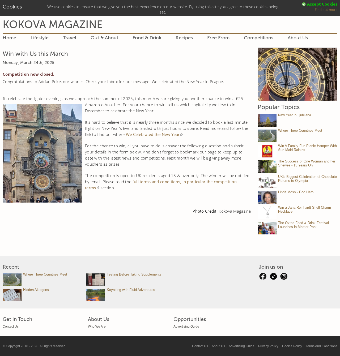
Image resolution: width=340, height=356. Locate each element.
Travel (69, 37)
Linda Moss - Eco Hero (295, 192)
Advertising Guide (186, 326)
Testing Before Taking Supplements (134, 274)
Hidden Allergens (36, 290)
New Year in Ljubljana (294, 115)
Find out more (326, 9)
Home (9, 37)
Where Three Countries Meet (300, 130)
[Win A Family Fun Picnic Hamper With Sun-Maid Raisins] (267, 151)
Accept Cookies (322, 4)
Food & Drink (147, 37)
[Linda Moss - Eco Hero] (267, 197)
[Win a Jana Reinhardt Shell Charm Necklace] (267, 213)
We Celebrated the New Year (153, 134)
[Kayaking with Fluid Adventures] (95, 295)
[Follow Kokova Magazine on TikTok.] (273, 277)
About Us (298, 37)
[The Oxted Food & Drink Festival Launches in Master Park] (267, 228)
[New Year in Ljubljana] (267, 120)
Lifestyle (40, 37)
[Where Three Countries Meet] (267, 136)
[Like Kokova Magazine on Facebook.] (263, 277)
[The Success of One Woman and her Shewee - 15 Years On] (267, 166)
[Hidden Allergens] (12, 295)
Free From (218, 37)
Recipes (184, 37)
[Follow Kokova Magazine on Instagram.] (284, 277)
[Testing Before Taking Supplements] (95, 279)
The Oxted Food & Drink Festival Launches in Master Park (303, 225)
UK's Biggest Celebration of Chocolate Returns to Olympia (307, 179)
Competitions (258, 37)
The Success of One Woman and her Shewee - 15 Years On (306, 163)
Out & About (104, 37)
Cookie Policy (292, 346)
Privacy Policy (268, 346)
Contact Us (11, 326)
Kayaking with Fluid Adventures (131, 290)
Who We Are (97, 326)
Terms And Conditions (321, 346)
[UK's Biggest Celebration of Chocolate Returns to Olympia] (267, 182)
